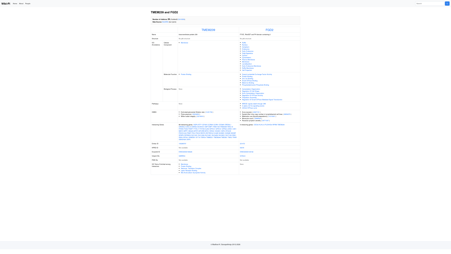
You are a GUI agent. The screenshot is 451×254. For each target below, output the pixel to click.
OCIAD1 (218, 131)
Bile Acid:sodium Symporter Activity (193, 172)
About (21, 3)
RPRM (274, 124)
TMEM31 (224, 137)
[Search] (447, 3)
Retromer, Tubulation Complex (191, 168)
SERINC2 (187, 135)
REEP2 (202, 133)
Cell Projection (247, 70)
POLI (193, 133)
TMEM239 (208, 30)
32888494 (257, 118)
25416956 (181, 19)
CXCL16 (188, 127)
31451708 (209, 112)
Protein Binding (186, 74)
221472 (242, 143)
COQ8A (221, 124)
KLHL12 (261, 124)
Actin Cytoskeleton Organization (253, 93)
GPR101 (212, 129)
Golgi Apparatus (247, 53)
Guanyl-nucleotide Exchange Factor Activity (257, 74)
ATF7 (200, 124)
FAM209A (223, 127)
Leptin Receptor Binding (189, 170)
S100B (216, 133)
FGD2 (269, 30)
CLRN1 (216, 124)
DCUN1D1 (200, 127)
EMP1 (210, 127)
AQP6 (195, 124)
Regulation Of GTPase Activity (252, 95)
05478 (242, 148)
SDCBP (233, 133)
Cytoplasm (245, 47)
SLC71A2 (228, 135)
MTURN (201, 131)
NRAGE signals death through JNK (254, 104)
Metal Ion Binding (248, 83)
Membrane (184, 43)
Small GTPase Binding (249, 80)
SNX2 (181, 137)
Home (15, 3)
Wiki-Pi (5, 3)
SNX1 (234, 135)
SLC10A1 (194, 135)
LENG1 (229, 129)
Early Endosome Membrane (251, 66)
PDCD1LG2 (183, 133)
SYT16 (198, 137)
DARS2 (194, 127)
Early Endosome (247, 51)
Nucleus (245, 45)
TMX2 (230, 137)
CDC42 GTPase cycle (249, 108)
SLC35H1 (222, 135)
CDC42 (256, 124)
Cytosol (244, 55)
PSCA (198, 133)
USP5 (188, 139)
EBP (206, 127)
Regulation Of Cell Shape (250, 91)
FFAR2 (181, 129)
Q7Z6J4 (242, 156)
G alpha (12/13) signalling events (253, 106)
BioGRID (165, 22)
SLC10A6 (201, 135)
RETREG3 (209, 133)
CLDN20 (210, 124)
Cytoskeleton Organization (251, 89)
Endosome (245, 49)
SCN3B (227, 133)
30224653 (195, 114)
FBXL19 (230, 127)
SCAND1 (222, 133)
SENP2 (181, 135)
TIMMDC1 (209, 137)
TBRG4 (203, 137)
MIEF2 (181, 131)
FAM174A (216, 127)
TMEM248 (217, 137)
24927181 (256, 112)
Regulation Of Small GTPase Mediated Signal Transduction (262, 99)
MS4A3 (191, 131)
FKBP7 (190, 129)
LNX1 (234, 129)
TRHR (234, 137)
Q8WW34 (182, 156)
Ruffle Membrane (248, 68)
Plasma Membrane (248, 59)
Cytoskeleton (246, 57)
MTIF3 (196, 131)
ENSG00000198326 (185, 152)
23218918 (200, 116)
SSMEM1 (192, 137)
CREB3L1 (228, 124)
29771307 (265, 120)
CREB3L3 (182, 127)
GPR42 (224, 129)
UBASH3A (182, 139)
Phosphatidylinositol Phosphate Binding (255, 85)
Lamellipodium (247, 64)
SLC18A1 (208, 135)
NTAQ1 (212, 131)
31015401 (272, 116)
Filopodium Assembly (249, 97)
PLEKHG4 (268, 124)
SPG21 (185, 137)
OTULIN (228, 131)
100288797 (182, 143)
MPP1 (186, 131)
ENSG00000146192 (246, 152)
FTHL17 (196, 129)
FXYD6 (202, 129)
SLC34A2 (215, 135)
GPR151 (218, 129)
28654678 (287, 114)
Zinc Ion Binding (247, 78)
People (27, 3)
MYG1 (207, 131)
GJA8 (207, 129)
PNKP (189, 133)
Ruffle (244, 43)
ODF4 (223, 131)
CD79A (204, 124)
